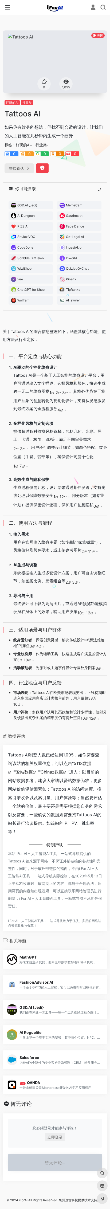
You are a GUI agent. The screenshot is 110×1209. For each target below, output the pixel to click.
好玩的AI (12, 103)
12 (62, 496)
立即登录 (55, 1137)
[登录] (93, 8)
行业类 (27, 103)
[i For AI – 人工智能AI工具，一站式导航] (55, 7)
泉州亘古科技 (68, 1200)
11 (90, 551)
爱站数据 (24, 772)
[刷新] (99, 189)
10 (79, 612)
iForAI (23, 1200)
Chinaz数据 (52, 772)
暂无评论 (21, 1104)
